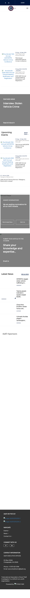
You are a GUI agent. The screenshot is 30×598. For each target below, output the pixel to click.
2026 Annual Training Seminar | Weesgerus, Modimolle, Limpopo (15, 180)
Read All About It (8, 123)
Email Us (6, 261)
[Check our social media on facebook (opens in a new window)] (5, 3)
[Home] (12, 8)
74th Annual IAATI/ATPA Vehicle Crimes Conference (22, 59)
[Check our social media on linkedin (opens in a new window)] (9, 3)
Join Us (22, 222)
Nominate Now (7, 222)
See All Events (25, 133)
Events (6, 531)
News (5, 533)
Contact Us (7, 536)
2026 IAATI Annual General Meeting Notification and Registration (22, 78)
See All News (25, 274)
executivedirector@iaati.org (17, 569)
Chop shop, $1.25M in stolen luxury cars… (21, 306)
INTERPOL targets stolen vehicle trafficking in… (22, 281)
